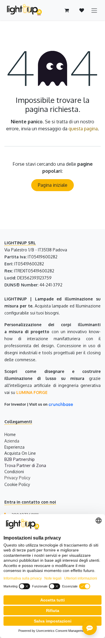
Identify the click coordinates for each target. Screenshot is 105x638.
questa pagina (83, 129)
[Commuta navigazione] (94, 10)
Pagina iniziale (52, 185)
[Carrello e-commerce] (66, 10)
